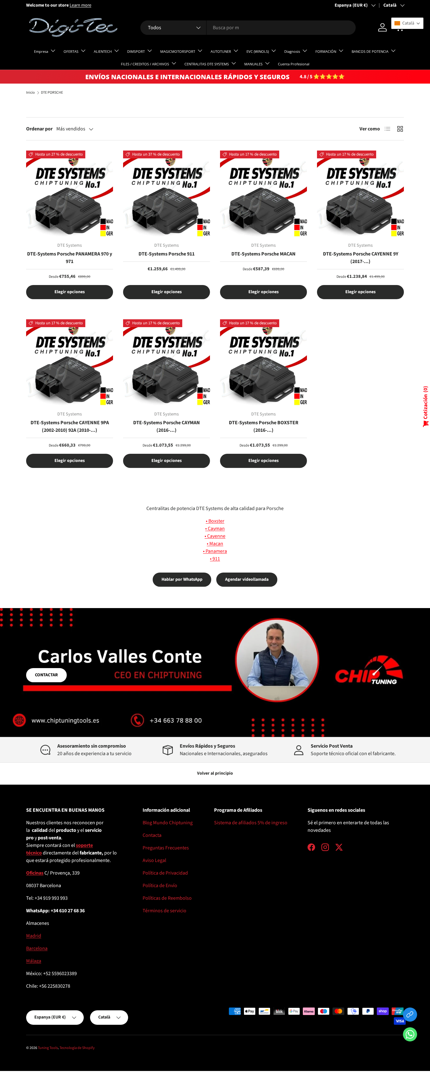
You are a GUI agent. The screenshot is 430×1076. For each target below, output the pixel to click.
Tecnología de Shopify (77, 1048)
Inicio (30, 93)
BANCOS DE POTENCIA (370, 51)
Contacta (152, 835)
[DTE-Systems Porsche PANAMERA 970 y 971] (69, 194)
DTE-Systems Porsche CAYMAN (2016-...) (166, 426)
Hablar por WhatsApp (181, 579)
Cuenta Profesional (293, 64)
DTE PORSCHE (52, 93)
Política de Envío (160, 885)
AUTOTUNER (221, 51)
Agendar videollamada (247, 579)
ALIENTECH (103, 51)
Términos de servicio (164, 910)
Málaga (33, 961)
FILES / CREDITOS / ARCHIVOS (145, 64)
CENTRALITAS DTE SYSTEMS (206, 64)
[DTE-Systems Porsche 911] (166, 194)
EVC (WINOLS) (257, 51)
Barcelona (37, 948)
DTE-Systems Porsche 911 (167, 253)
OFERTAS (71, 51)
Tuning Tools (48, 1048)
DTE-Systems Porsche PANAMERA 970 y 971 (69, 257)
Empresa (41, 51)
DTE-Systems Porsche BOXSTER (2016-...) (263, 426)
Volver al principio (215, 773)
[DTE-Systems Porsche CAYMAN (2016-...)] (166, 362)
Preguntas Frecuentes (166, 847)
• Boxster (215, 521)
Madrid (33, 935)
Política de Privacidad (165, 873)
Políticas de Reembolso (167, 898)
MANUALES (253, 64)
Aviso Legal (154, 860)
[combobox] (247, 27)
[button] (410, 1035)
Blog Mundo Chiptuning (168, 822)
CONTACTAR (46, 675)
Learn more (80, 5)
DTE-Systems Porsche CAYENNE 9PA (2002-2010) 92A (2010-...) (70, 426)
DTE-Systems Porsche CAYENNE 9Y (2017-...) (360, 257)
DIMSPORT (136, 51)
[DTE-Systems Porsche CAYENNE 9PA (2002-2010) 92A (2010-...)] (69, 362)
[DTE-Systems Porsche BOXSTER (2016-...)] (263, 362)
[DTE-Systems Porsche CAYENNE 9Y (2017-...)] (360, 194)
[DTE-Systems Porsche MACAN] (263, 194)
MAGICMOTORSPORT (177, 51)
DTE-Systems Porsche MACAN (263, 253)
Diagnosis (292, 51)
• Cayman (215, 528)
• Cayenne (215, 536)
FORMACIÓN (325, 51)
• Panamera (215, 551)
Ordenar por (39, 128)
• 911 (215, 558)
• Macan (215, 543)
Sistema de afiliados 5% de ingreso (250, 822)
